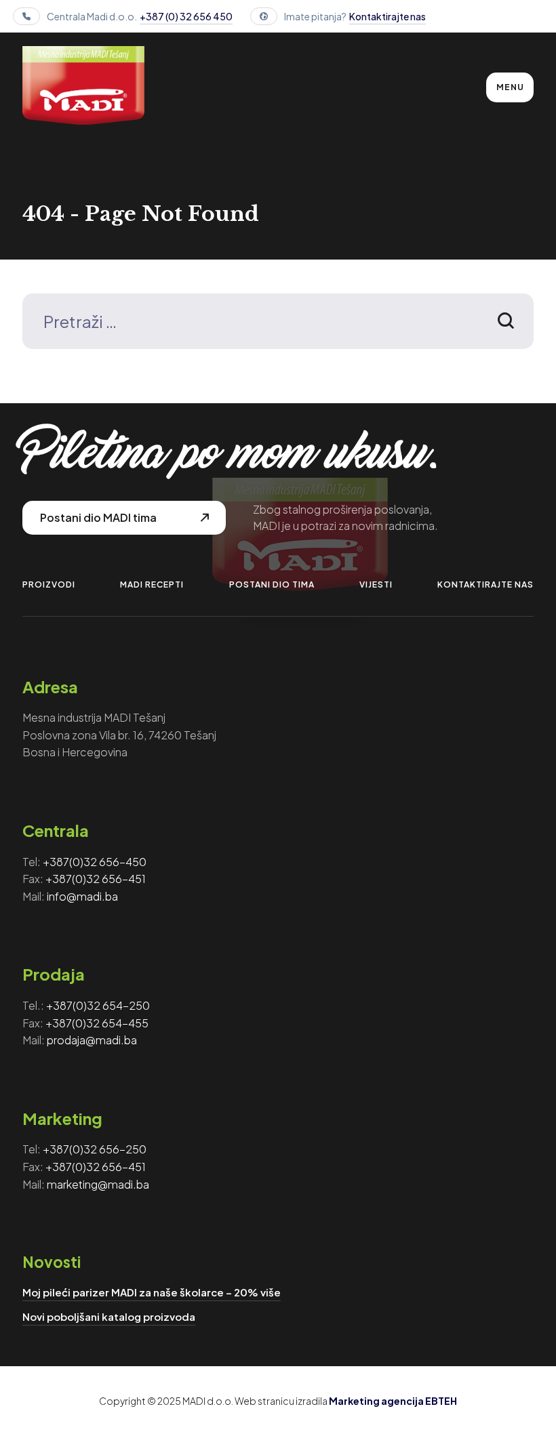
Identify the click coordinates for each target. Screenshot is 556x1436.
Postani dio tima (272, 584)
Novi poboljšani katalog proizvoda (108, 1316)
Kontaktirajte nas (387, 16)
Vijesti (376, 584)
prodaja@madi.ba (92, 1040)
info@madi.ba (82, 896)
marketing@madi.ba (98, 1184)
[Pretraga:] (278, 323)
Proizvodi (48, 584)
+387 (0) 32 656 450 (186, 16)
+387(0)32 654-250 (98, 1005)
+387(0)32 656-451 (95, 878)
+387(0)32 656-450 (94, 862)
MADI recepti (152, 584)
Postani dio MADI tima (98, 517)
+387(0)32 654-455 (96, 1023)
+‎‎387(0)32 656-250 (94, 1149)
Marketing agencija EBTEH (393, 1401)
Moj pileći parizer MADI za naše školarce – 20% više (151, 1292)
